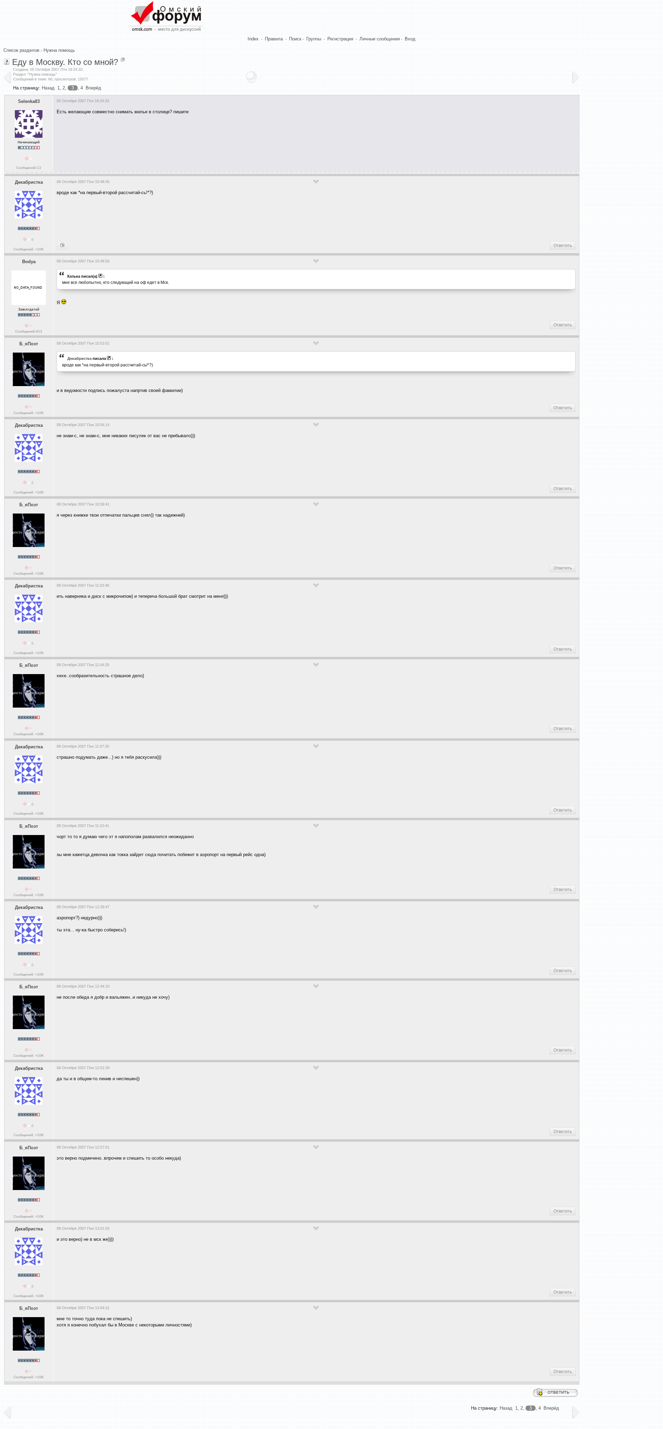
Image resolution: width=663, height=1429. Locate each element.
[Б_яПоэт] (62, 245)
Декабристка (29, 182)
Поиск (295, 38)
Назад (48, 87)
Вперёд (93, 87)
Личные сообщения (379, 38)
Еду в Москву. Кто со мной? (65, 62)
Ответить (563, 245)
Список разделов (21, 50)
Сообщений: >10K (28, 249)
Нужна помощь (59, 50)
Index (253, 38)
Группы (313, 38)
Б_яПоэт (28, 343)
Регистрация (340, 38)
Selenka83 (29, 101)
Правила (274, 38)
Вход (410, 38)
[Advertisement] (182, 140)
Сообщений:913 (28, 331)
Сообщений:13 (28, 168)
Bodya (29, 261)
